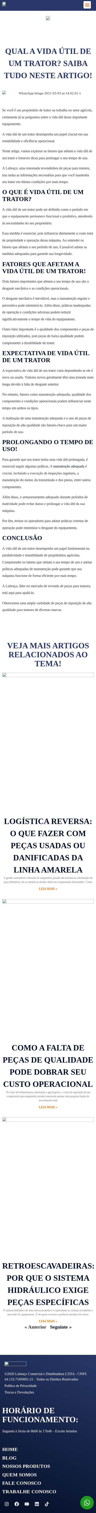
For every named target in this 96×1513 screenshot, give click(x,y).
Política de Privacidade (20, 1386)
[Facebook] (16, 1504)
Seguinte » (61, 1327)
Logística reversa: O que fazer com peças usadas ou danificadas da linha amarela (48, 845)
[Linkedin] (36, 1504)
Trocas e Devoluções (19, 1392)
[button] (87, 5)
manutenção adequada (68, 466)
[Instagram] (6, 1504)
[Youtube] (26, 1504)
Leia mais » (48, 889)
